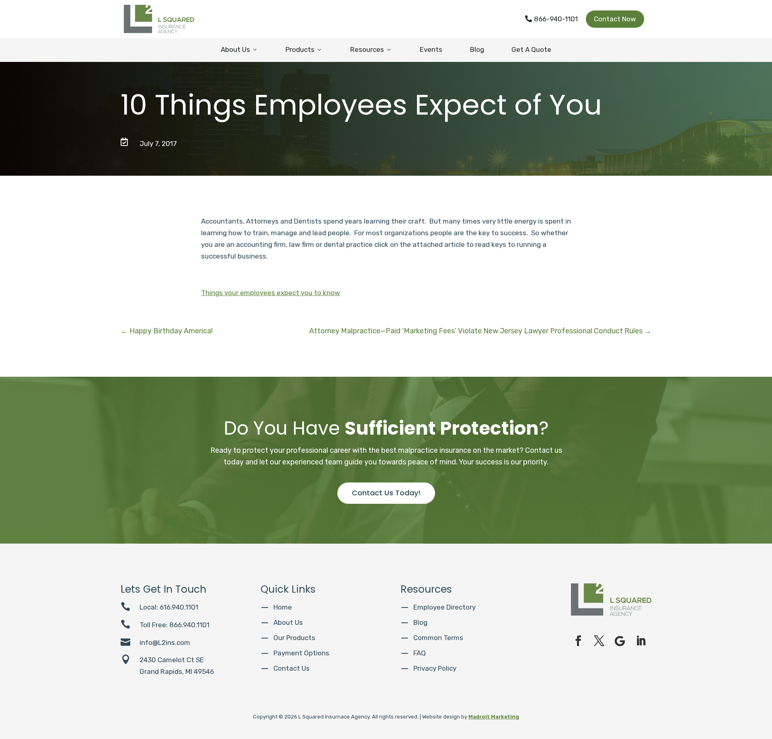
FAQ (419, 653)
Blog (477, 49)
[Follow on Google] (620, 640)
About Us (239, 49)
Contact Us (291, 668)
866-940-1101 (551, 19)
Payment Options (301, 653)
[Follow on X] (599, 640)
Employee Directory (444, 607)
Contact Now (615, 19)
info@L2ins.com (165, 642)
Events (431, 49)
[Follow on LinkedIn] (640, 640)
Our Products (294, 638)
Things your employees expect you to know (270, 293)
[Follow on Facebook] (578, 640)
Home (282, 607)
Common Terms (438, 638)
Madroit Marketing (493, 717)
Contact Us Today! (386, 493)
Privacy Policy (434, 668)
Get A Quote (531, 49)
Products (303, 49)
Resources (371, 49)
